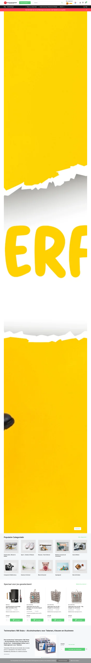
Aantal (63, 649)
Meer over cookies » (75, 660)
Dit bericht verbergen (63, 660)
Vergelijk (16, 609)
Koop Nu (78, 528)
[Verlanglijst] (83, 2)
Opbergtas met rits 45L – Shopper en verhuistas (53, 607)
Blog (5, 6)
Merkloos (8, 604)
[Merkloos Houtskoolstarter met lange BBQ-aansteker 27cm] (14, 595)
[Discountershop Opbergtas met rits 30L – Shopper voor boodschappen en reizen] (35, 595)
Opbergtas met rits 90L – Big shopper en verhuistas (75, 607)
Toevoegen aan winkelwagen (75, 649)
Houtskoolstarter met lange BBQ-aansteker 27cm (13, 607)
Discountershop (30, 604)
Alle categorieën (82, 537)
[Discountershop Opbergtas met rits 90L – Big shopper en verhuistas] (76, 595)
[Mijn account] (80, 2)
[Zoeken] (62, 2)
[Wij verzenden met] (69, 2)
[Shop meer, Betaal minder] (10, 2)
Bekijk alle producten (81, 584)
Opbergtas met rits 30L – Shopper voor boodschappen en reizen (34, 608)
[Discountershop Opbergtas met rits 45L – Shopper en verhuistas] (55, 595)
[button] (41, 657)
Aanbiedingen (10, 6)
